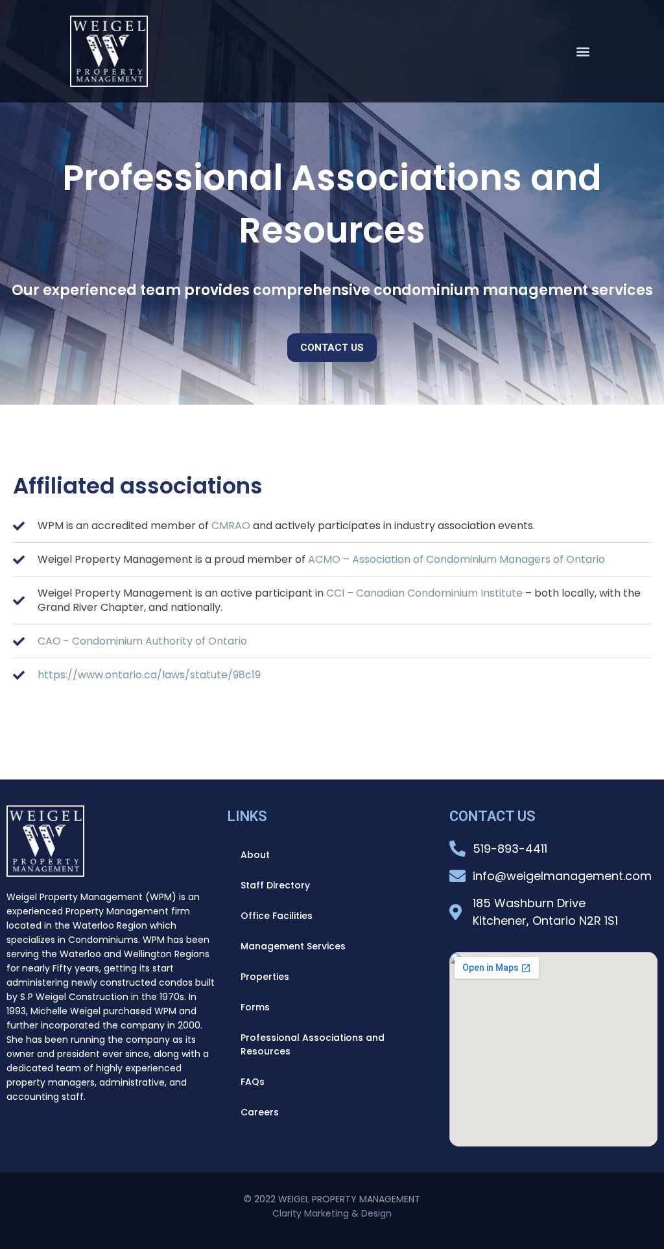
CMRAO (230, 525)
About (255, 854)
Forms (255, 1007)
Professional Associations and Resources (313, 1044)
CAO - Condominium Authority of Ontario (142, 641)
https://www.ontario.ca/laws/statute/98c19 (149, 674)
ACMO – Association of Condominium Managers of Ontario (456, 559)
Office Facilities (277, 915)
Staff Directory (275, 885)
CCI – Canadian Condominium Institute (424, 593)
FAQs (253, 1081)
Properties (265, 976)
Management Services (293, 946)
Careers (260, 1112)
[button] (583, 51)
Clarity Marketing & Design (332, 1213)
